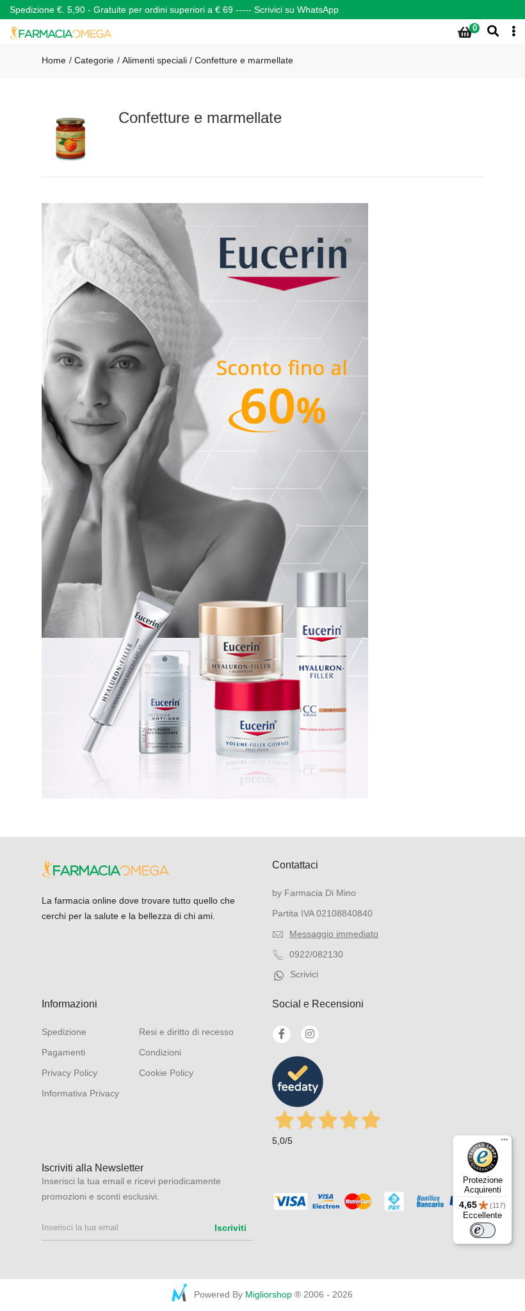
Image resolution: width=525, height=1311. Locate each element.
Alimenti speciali (154, 60)
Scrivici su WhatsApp (296, 9)
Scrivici (304, 974)
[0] (465, 33)
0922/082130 (316, 954)
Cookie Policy (166, 1073)
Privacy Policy (69, 1073)
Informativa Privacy (80, 1093)
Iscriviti (230, 1228)
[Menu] (504, 1142)
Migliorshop (268, 1294)
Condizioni (160, 1052)
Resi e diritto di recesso (186, 1032)
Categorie (93, 60)
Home (54, 60)
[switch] (483, 1230)
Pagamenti (63, 1052)
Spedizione (64, 1032)
